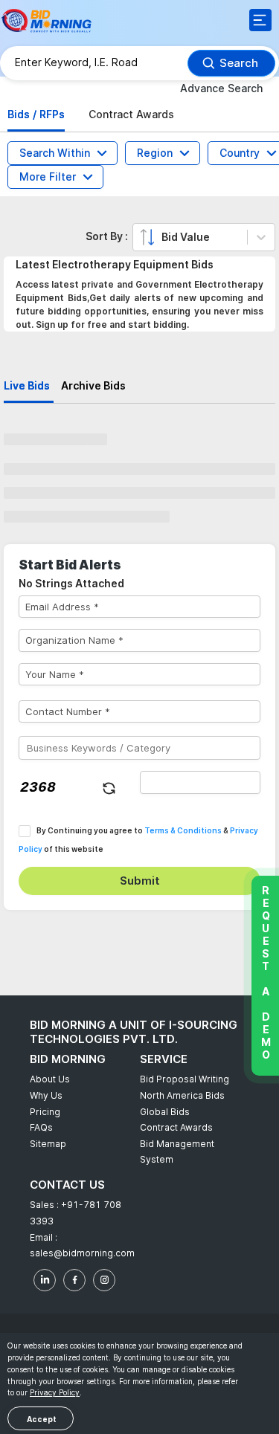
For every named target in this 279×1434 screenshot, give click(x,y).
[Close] (254, 88)
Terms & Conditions (172, 397)
